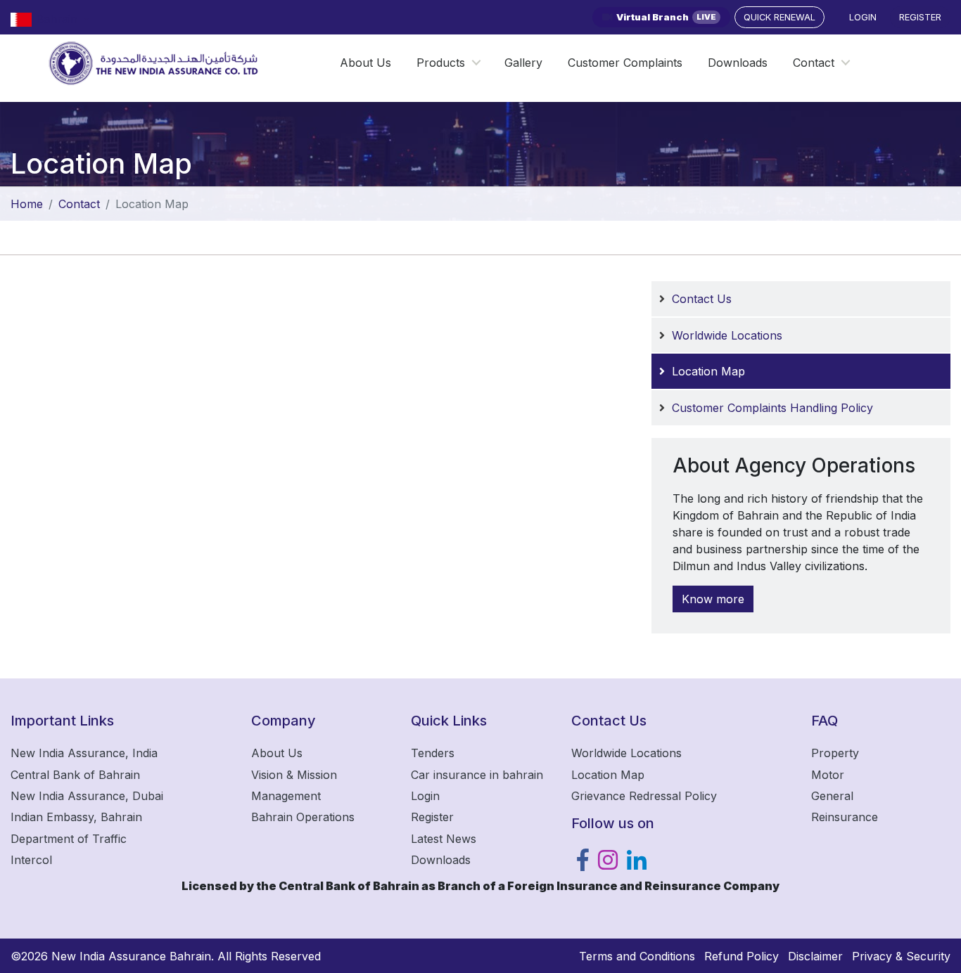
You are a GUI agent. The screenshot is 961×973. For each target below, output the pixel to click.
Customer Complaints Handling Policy (772, 408)
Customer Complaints (625, 63)
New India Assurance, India (84, 753)
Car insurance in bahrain (477, 775)
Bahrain (58, 19)
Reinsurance (844, 817)
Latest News (443, 839)
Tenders (432, 753)
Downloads (738, 63)
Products (440, 63)
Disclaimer (815, 956)
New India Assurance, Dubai (87, 796)
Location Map (708, 371)
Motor (827, 775)
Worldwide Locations (727, 335)
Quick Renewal (779, 17)
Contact (813, 63)
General (832, 796)
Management (286, 796)
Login (863, 17)
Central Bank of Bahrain (75, 775)
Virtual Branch (666, 16)
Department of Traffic (69, 839)
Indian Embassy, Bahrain (76, 817)
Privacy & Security (901, 956)
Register (920, 17)
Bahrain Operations (303, 817)
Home (27, 204)
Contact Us (702, 299)
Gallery (523, 63)
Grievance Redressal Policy (644, 796)
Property (835, 753)
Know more (713, 599)
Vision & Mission (294, 775)
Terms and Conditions (637, 956)
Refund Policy (741, 956)
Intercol (31, 860)
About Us (365, 63)
